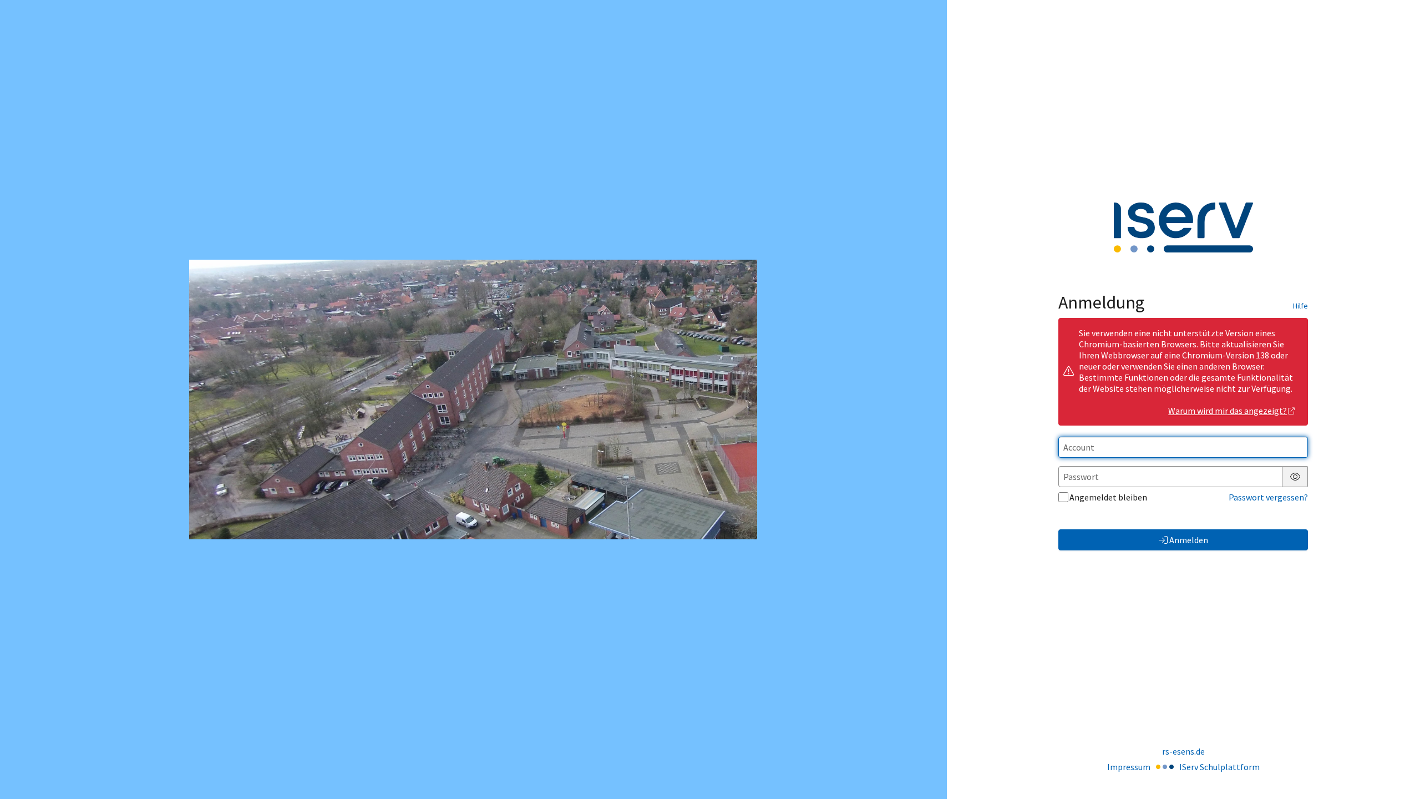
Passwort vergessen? (1268, 497)
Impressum (1128, 766)
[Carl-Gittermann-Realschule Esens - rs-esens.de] (473, 399)
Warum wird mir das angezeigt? (1227, 410)
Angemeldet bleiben (1108, 497)
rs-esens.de (1183, 751)
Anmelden (1188, 539)
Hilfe (1300, 306)
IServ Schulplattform (1219, 766)
